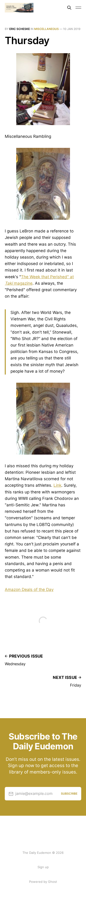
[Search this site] (69, 7)
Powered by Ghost (43, 882)
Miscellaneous (46, 29)
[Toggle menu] (78, 7)
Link (57, 485)
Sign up (43, 867)
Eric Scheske (19, 29)
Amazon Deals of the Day (29, 589)
